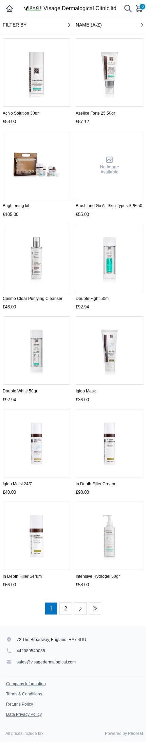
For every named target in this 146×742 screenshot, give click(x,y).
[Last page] (95, 608)
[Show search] (128, 8)
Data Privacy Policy (24, 714)
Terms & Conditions (24, 694)
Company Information (26, 683)
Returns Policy (19, 704)
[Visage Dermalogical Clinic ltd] (32, 8)
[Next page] (80, 608)
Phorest (135, 733)
